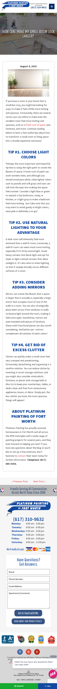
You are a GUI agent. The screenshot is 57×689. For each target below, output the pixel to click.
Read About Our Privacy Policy (28, 621)
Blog (18, 680)
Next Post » (39, 481)
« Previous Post (20, 481)
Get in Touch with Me (28, 613)
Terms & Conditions (27, 680)
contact (22, 455)
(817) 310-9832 (38, 7)
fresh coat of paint (35, 124)
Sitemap (37, 680)
